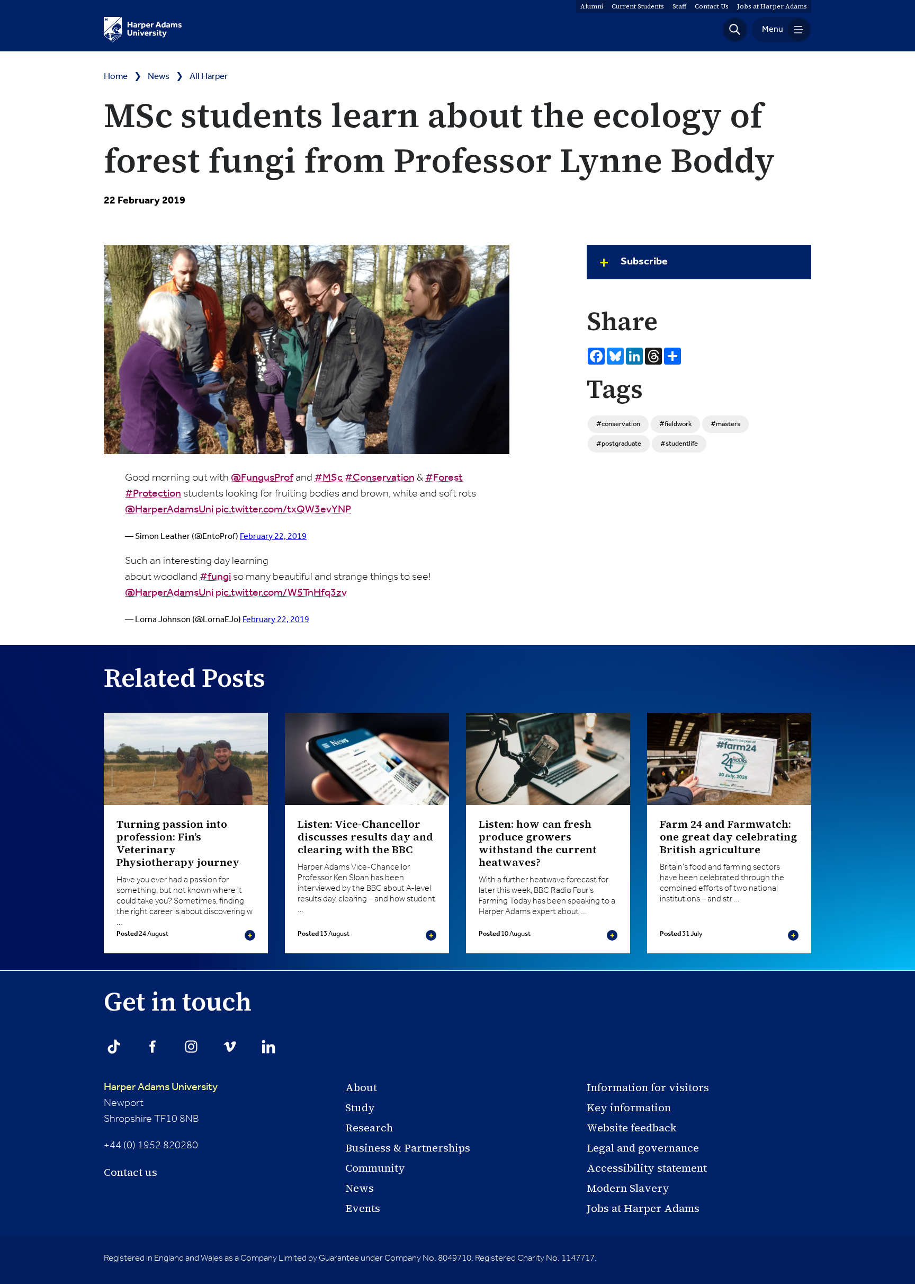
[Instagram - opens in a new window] (191, 1046)
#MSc (329, 478)
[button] (735, 29)
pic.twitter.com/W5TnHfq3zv (281, 593)
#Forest (444, 478)
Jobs (772, 6)
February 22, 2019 (273, 536)
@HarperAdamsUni (169, 510)
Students (638, 6)
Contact (712, 6)
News (158, 76)
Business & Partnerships (407, 1147)
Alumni (591, 6)
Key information (629, 1107)
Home (116, 76)
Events (362, 1208)
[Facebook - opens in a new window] (152, 1046)
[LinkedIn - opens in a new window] (268, 1046)
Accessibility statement (647, 1168)
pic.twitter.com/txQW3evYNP (283, 510)
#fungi (215, 577)
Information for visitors (648, 1087)
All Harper (209, 76)
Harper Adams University (161, 1087)
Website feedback (632, 1127)
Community (375, 1168)
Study (360, 1107)
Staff (679, 6)
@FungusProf (262, 478)
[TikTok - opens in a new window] (114, 1046)
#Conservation (380, 478)
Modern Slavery (628, 1188)
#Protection (153, 494)
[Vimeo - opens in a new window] (230, 1046)
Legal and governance (643, 1147)
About (361, 1087)
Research (369, 1127)
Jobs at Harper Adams (643, 1208)
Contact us (130, 1172)
